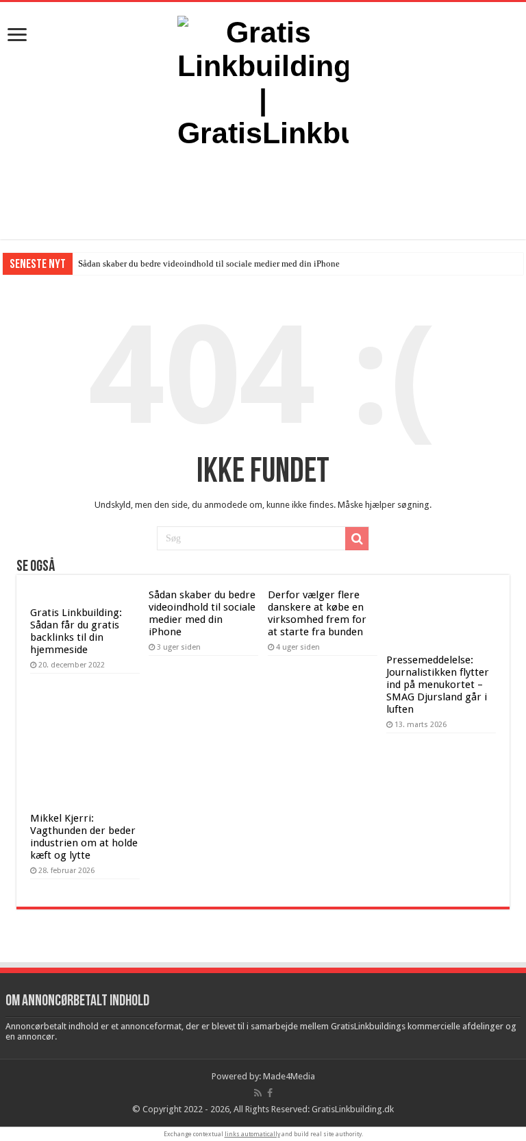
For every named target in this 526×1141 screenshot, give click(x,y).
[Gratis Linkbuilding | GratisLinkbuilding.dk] (263, 80)
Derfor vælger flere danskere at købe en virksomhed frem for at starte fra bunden (317, 613)
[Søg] (356, 538)
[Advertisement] (263, 194)
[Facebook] (270, 1093)
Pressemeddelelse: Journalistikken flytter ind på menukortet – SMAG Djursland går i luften (437, 684)
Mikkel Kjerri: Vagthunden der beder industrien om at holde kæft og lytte (84, 836)
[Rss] (258, 1093)
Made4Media (289, 1076)
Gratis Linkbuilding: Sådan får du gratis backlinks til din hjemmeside (76, 631)
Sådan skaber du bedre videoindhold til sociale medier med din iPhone (209, 263)
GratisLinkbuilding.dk (353, 1109)
